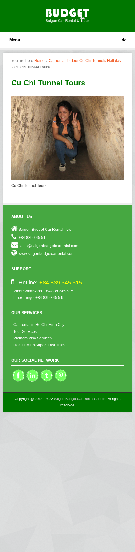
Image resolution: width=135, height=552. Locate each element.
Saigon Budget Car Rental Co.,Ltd (79, 399)
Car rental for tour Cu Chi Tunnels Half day (85, 60)
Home (39, 60)
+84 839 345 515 (60, 282)
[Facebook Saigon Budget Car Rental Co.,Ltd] (18, 381)
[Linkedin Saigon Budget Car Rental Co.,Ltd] (32, 381)
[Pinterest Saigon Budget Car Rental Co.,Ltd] (61, 381)
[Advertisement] (67, 482)
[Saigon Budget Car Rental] (67, 14)
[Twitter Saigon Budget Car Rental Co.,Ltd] (47, 381)
